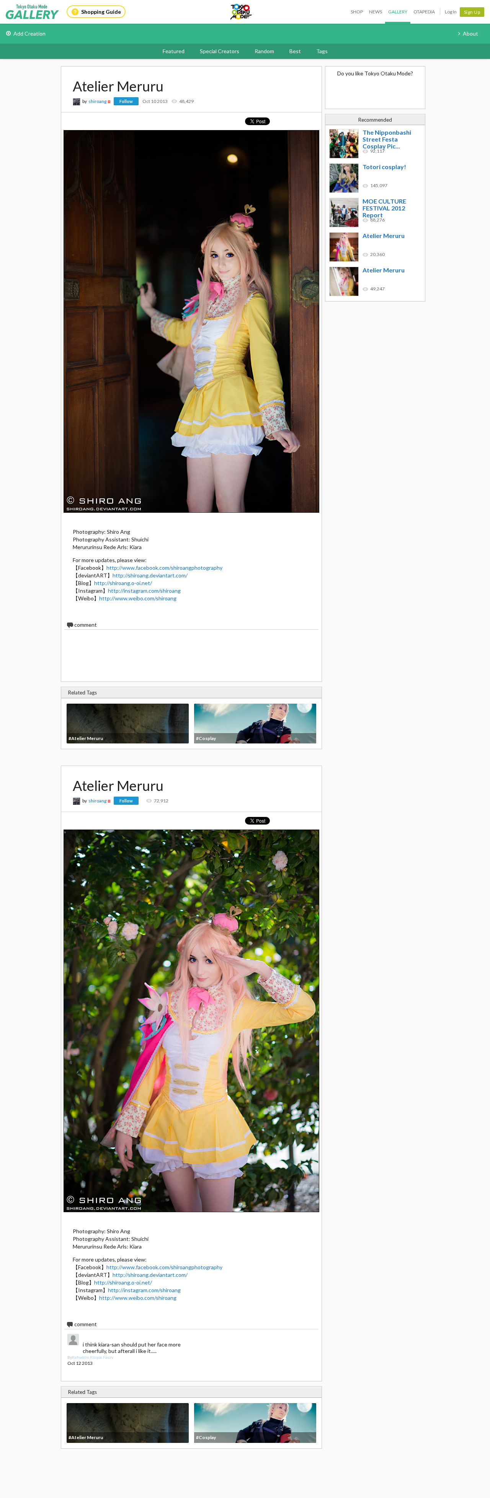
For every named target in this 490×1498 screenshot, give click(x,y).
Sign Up (472, 12)
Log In (451, 12)
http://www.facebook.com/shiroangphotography (164, 567)
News (375, 12)
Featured (174, 51)
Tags (322, 51)
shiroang (97, 101)
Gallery (397, 12)
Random (264, 51)
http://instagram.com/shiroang (144, 590)
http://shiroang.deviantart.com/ (150, 575)
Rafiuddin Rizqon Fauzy (92, 1357)
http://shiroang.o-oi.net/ (123, 583)
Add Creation (29, 33)
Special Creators (219, 51)
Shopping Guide (101, 11)
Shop (357, 12)
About (470, 33)
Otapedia (424, 12)
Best (295, 51)
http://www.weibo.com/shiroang (137, 598)
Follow (126, 101)
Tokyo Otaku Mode (241, 12)
